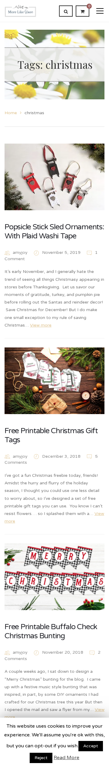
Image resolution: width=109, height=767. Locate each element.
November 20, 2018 (63, 652)
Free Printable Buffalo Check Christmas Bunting (51, 631)
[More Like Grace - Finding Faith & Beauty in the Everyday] (20, 10)
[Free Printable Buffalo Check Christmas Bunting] (54, 576)
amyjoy (20, 252)
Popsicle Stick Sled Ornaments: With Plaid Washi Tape (54, 231)
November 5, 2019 (62, 252)
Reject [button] (41, 757)
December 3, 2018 (62, 456)
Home (11, 112)
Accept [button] (90, 746)
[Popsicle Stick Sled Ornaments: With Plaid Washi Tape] (54, 177)
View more (40, 325)
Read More (66, 758)
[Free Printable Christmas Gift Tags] (54, 380)
